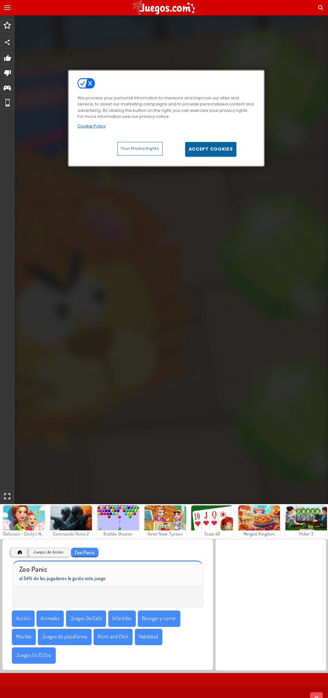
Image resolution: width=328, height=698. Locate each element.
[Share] (7, 42)
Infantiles (122, 618)
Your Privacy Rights (140, 148)
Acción (23, 618)
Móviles (23, 636)
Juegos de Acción (48, 552)
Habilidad (148, 636)
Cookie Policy (92, 126)
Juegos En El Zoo (34, 655)
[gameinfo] (7, 88)
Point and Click (113, 636)
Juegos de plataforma (64, 636)
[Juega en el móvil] (7, 104)
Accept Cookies (211, 149)
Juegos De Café (86, 618)
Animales (50, 618)
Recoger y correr (159, 618)
